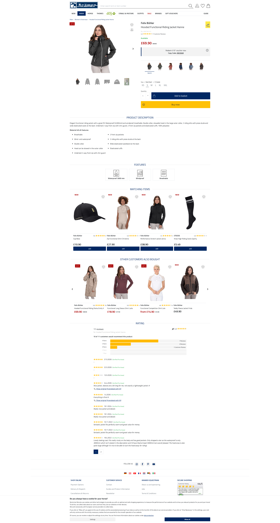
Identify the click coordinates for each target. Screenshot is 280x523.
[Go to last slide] (72, 289)
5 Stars (104, 341)
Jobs (143, 489)
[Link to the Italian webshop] (154, 473)
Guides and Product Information (118, 489)
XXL (165, 85)
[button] (111, 13)
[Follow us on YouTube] (154, 464)
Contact (109, 484)
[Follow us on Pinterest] (148, 464)
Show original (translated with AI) (108, 388)
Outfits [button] (140, 13)
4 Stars (104, 344)
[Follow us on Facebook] (142, 464)
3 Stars (104, 347)
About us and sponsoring (151, 484)
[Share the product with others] (132, 30)
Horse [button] (90, 13)
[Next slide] (133, 48)
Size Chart (148, 82)
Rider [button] (81, 13)
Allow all (187, 519)
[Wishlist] (203, 5)
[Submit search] (191, 6)
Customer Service (114, 480)
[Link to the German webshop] (125, 473)
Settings (92, 519)
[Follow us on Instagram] (137, 464)
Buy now (176, 104)
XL (160, 85)
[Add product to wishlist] (132, 25)
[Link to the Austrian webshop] (130, 473)
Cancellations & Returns (80, 493)
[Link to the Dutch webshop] (144, 473)
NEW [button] (73, 13)
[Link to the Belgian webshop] (149, 473)
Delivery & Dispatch (78, 489)
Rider (71, 19)
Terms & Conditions (149, 493)
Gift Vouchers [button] (171, 13)
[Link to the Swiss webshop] (135, 473)
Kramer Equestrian (150, 480)
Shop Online (76, 480)
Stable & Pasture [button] (126, 13)
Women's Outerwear (81, 19)
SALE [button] (149, 13)
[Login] (197, 5)
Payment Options (77, 484)
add (123, 248)
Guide (158, 82)
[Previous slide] (71, 48)
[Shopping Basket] (208, 5)
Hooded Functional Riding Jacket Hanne (101, 19)
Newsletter (110, 493)
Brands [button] (158, 13)
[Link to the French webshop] (140, 473)
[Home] (84, 5)
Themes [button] (100, 13)
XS (143, 85)
